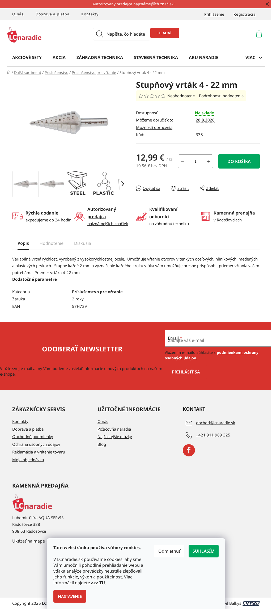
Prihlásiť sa (186, 372)
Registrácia (244, 14)
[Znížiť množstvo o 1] (182, 161)
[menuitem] (27, 57)
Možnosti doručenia (154, 127)
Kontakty (89, 13)
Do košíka (239, 161)
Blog (101, 444)
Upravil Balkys (228, 603)
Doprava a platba (53, 13)
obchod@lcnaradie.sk (215, 422)
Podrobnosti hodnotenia (221, 95)
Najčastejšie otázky (114, 436)
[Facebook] (189, 450)
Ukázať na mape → (31, 541)
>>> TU (98, 583)
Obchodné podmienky (32, 436)
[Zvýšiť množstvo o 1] (209, 161)
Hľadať (165, 32)
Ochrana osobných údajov (36, 444)
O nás (18, 13)
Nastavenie (70, 596)
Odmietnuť (169, 551)
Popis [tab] (23, 243)
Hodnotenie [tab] (51, 243)
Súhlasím (204, 551)
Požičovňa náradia (114, 429)
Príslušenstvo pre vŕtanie (97, 291)
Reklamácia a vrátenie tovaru (38, 452)
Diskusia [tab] (82, 243)
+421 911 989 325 (213, 435)
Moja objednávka (28, 459)
